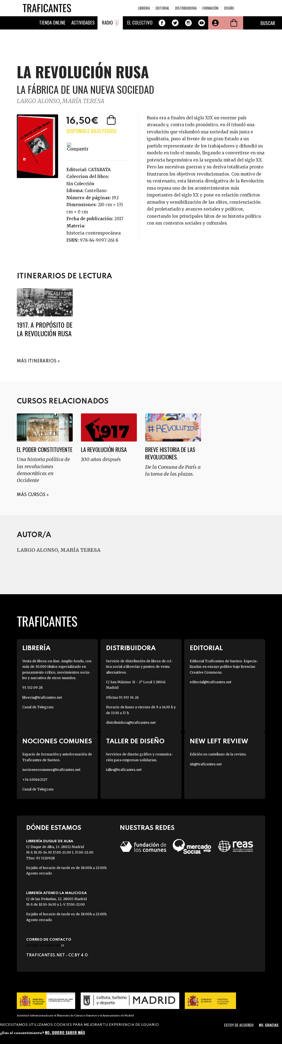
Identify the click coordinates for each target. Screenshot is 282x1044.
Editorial (162, 8)
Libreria (144, 8)
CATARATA (99, 169)
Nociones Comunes (57, 741)
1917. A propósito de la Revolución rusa (44, 329)
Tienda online (52, 22)
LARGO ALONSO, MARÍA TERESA (60, 101)
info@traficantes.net (45, 945)
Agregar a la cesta (112, 120)
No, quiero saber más (65, 1032)
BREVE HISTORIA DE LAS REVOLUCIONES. (170, 453)
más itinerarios (36, 361)
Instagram (188, 23)
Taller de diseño (135, 741)
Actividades (83, 22)
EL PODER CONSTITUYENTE (44, 449)
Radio (107, 22)
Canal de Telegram (37, 707)
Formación (210, 8)
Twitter (175, 23)
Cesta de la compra (233, 23)
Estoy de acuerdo (239, 1025)
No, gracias (268, 1025)
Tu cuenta (214, 23)
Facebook (162, 23)
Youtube (201, 23)
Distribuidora (186, 8)
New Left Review (219, 741)
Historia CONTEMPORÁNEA (93, 233)
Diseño (229, 8)
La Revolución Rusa (104, 449)
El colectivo (140, 22)
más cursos (31, 495)
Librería (36, 648)
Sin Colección (80, 183)
